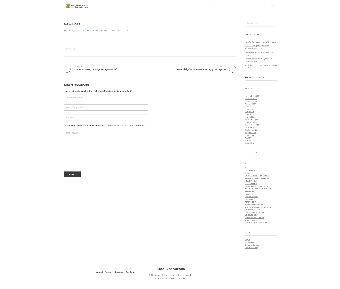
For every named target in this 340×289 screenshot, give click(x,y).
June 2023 (249, 109)
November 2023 (252, 96)
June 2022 (249, 135)
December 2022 (252, 125)
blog (247, 173)
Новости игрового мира (256, 223)
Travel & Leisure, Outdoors (258, 207)
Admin (88, 30)
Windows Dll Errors (254, 217)
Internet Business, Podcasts (258, 189)
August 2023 (250, 104)
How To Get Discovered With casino (260, 42)
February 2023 (251, 119)
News (247, 194)
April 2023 (249, 114)
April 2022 (249, 138)
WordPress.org (251, 247)
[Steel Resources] (77, 6)
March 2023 (250, 117)
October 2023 (251, 98)
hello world (251, 181)
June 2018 (249, 143)
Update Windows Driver (256, 212)
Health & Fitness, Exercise (257, 178)
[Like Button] (124, 31)
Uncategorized (252, 210)
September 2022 (252, 130)
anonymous (251, 170)
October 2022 (251, 127)
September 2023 (252, 101)
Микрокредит (251, 220)
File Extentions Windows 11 (257, 176)
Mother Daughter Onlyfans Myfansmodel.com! (257, 47)
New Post (116, 30)
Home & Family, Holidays (256, 186)
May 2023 (249, 111)
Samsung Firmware (254, 204)
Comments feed (252, 245)
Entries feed (250, 242)
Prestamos (250, 199)
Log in (247, 239)
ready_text (250, 202)
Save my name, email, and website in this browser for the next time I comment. (106, 125)
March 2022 (250, 140)
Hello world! (251, 183)
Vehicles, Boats (252, 215)
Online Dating (251, 196)
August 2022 (250, 132)
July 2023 (249, 106)
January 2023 (251, 122)
